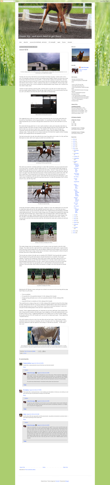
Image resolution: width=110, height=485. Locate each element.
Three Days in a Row (76, 174)
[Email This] (39, 351)
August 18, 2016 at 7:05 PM (35, 390)
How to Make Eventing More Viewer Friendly (76, 192)
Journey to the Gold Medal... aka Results (38, 42)
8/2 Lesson (76, 206)
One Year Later (76, 203)
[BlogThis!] (40, 351)
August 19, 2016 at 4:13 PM (43, 372)
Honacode (70, 42)
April (75, 220)
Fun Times (76, 176)
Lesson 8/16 (75, 179)
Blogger (67, 481)
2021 (74, 139)
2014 (74, 232)
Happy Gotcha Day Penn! (76, 186)
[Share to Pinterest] (45, 351)
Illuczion (64, 42)
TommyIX (57, 481)
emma (24, 414)
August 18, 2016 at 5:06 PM (37, 363)
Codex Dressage (31, 372)
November (76, 153)
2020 (74, 141)
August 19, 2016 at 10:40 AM (33, 414)
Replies (26, 370)
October (76, 156)
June (75, 216)
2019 (74, 143)
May (75, 218)
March (75, 222)
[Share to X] (42, 351)
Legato (58, 42)
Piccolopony (26, 390)
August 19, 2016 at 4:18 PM (43, 425)
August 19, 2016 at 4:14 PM (43, 401)
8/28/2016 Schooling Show (76, 165)
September (76, 158)
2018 (74, 145)
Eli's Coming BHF (52, 42)
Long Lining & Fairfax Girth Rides (76, 210)
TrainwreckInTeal (27, 363)
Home (20, 42)
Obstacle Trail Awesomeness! (76, 199)
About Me (26, 42)
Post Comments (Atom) (30, 469)
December (76, 150)
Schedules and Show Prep (76, 170)
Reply (24, 367)
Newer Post (22, 467)
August (75, 161)
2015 (74, 230)
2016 (74, 148)
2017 (74, 146)
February (76, 224)
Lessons (24, 353)
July (75, 214)
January (76, 227)
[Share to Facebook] (43, 351)
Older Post (65, 467)
